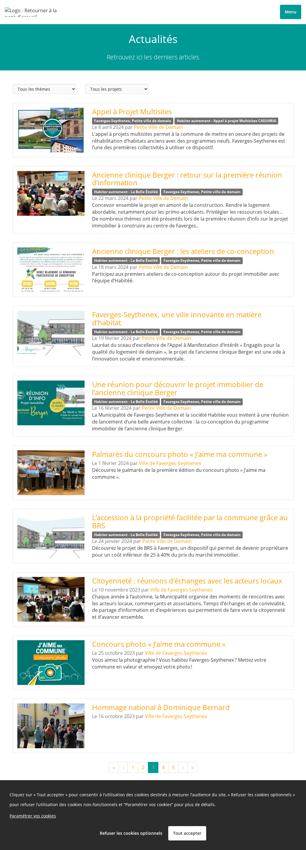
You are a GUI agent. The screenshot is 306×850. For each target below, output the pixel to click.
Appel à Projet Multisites (132, 111)
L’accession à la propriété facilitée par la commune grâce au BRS (190, 521)
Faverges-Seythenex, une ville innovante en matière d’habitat (176, 318)
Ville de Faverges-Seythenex (170, 463)
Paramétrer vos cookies (33, 816)
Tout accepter (187, 833)
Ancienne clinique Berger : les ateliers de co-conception (183, 251)
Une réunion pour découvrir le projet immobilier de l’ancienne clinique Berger (177, 388)
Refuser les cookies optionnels (131, 833)
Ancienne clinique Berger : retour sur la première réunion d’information (187, 178)
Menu (290, 12)
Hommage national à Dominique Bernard (161, 707)
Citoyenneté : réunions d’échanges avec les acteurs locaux (187, 581)
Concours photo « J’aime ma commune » (159, 644)
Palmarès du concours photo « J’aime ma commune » (179, 454)
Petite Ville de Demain (158, 127)
